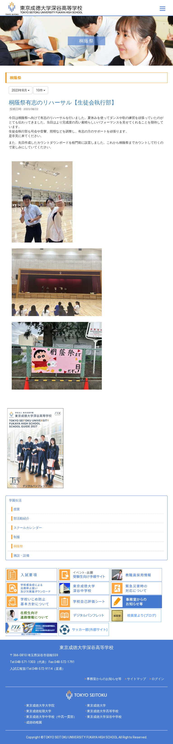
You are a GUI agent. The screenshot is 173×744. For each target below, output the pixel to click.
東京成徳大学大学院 (40, 705)
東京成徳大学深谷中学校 (104, 717)
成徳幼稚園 (34, 722)
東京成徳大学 (96, 705)
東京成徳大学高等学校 (102, 711)
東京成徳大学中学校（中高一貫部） (51, 717)
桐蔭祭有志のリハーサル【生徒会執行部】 (63, 102)
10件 (39, 90)
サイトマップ (136, 679)
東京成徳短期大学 (38, 711)
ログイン (158, 679)
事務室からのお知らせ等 (104, 679)
